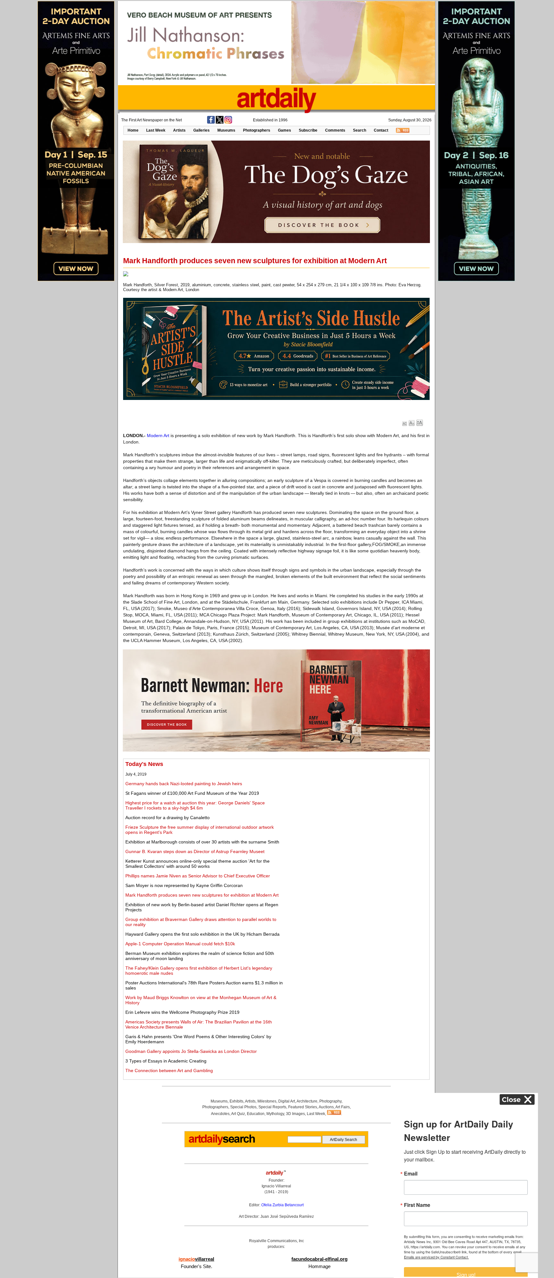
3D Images (295, 1113)
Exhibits (236, 1101)
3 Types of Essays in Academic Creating (165, 1060)
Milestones (266, 1101)
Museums (226, 130)
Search (359, 130)
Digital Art (286, 1101)
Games (284, 130)
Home (133, 130)
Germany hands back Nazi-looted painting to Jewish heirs (183, 783)
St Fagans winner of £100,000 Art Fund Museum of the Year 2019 (192, 793)
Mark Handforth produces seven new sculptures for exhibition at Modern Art (202, 895)
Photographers (256, 130)
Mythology (275, 1113)
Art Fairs (342, 1107)
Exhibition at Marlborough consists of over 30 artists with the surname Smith (202, 841)
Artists (179, 130)
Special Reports (272, 1107)
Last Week (155, 130)
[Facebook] (211, 122)
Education (255, 1113)
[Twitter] (219, 122)
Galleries (201, 130)
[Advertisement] (356, 806)
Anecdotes (220, 1113)
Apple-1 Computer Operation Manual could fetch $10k (180, 943)
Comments (335, 130)
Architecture (307, 1101)
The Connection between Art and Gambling (169, 1070)
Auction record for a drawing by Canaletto (167, 817)
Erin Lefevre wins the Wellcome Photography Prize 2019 (182, 1012)
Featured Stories (302, 1107)
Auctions (326, 1107)
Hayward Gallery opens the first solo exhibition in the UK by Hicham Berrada (202, 934)
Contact (381, 130)
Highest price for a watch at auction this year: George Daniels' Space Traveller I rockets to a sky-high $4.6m (195, 805)
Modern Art (158, 435)
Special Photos (243, 1107)
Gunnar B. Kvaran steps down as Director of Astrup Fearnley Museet (194, 851)
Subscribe (308, 130)
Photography (330, 1101)
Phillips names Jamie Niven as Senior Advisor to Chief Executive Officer (197, 875)
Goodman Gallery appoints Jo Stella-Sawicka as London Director (191, 1051)
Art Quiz (238, 1113)
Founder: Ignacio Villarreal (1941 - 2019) (276, 1186)
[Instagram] (228, 122)
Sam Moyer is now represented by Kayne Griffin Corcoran (184, 885)
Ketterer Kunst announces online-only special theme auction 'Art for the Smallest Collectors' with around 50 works (197, 864)
